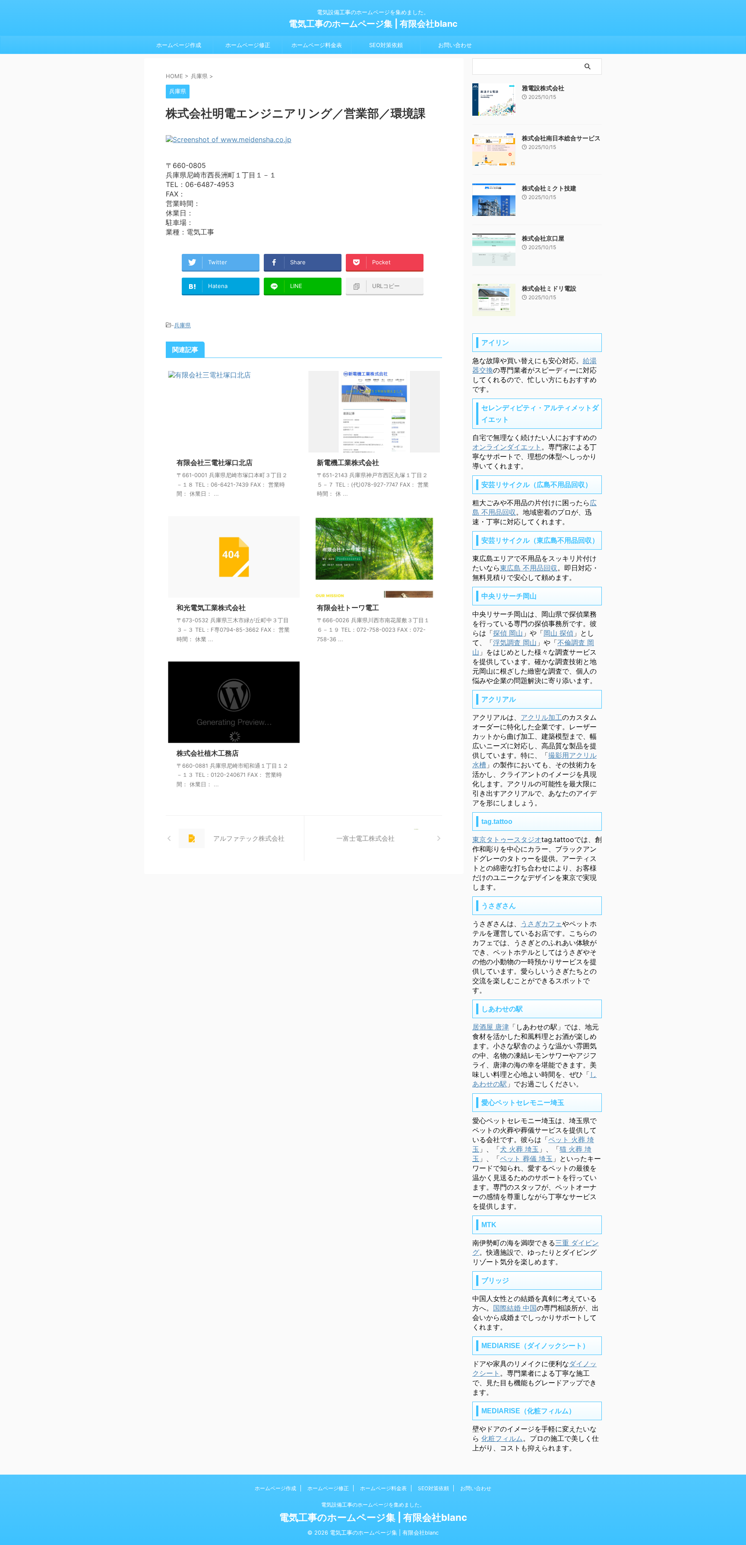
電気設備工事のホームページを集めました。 (373, 1504)
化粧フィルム (502, 1438)
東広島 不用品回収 (528, 568)
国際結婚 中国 (515, 1308)
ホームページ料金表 (316, 44)
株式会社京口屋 (543, 238)
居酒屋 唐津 (490, 1027)
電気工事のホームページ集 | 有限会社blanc (373, 24)
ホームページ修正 (247, 44)
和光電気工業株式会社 (211, 607)
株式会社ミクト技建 (549, 188)
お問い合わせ (455, 44)
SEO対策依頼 (386, 44)
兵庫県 (182, 325)
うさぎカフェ (541, 923)
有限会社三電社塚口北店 (215, 462)
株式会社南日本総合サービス (561, 138)
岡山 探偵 (558, 633)
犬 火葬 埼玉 (519, 1149)
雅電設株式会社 (543, 88)
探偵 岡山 (508, 633)
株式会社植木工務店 (208, 753)
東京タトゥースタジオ (506, 839)
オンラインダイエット (506, 447)
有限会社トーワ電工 (348, 607)
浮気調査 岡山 (515, 642)
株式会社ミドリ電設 (549, 288)
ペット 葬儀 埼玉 (526, 1158)
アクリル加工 (541, 717)
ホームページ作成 (178, 44)
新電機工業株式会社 (348, 462)
